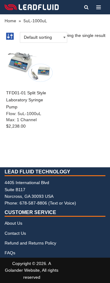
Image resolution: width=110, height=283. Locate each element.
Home (10, 20)
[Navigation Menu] (98, 7)
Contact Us (15, 233)
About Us (13, 223)
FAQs (10, 252)
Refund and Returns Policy (30, 243)
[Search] (86, 7)
